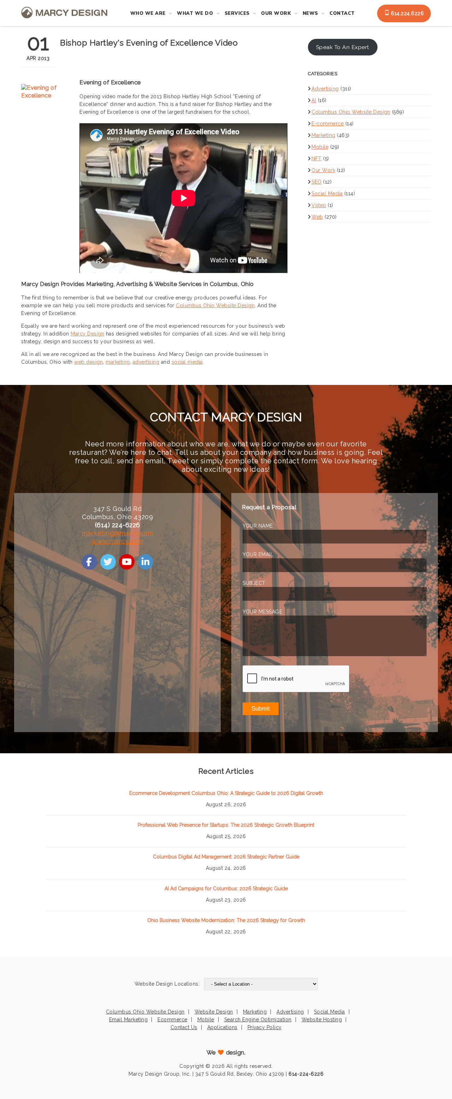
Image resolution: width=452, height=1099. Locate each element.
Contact (342, 13)
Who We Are (148, 13)
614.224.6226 (406, 13)
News (310, 13)
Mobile (319, 147)
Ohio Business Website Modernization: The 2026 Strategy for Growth (226, 920)
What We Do (195, 13)
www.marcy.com (117, 541)
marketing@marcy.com (118, 533)
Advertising (325, 88)
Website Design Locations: (167, 984)
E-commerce (327, 123)
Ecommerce (172, 1019)
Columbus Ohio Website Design (215, 305)
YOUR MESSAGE (262, 611)
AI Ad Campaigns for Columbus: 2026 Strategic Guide (226, 888)
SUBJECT (254, 583)
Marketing (323, 135)
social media (187, 362)
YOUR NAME (258, 526)
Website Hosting (322, 1019)
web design (88, 362)
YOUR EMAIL (258, 554)
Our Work (276, 13)
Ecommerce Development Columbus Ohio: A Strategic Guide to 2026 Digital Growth (226, 793)
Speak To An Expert (342, 47)
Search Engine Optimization (258, 1019)
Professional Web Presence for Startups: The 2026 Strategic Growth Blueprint (226, 825)
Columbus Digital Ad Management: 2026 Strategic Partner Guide (226, 857)
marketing (118, 362)
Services (237, 13)
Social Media (327, 193)
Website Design (214, 1012)
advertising (146, 362)
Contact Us (184, 1027)
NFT (316, 158)
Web (317, 217)
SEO (316, 182)
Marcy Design (87, 334)
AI (313, 100)
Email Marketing (128, 1019)
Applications (222, 1027)
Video (318, 205)
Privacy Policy (265, 1027)
